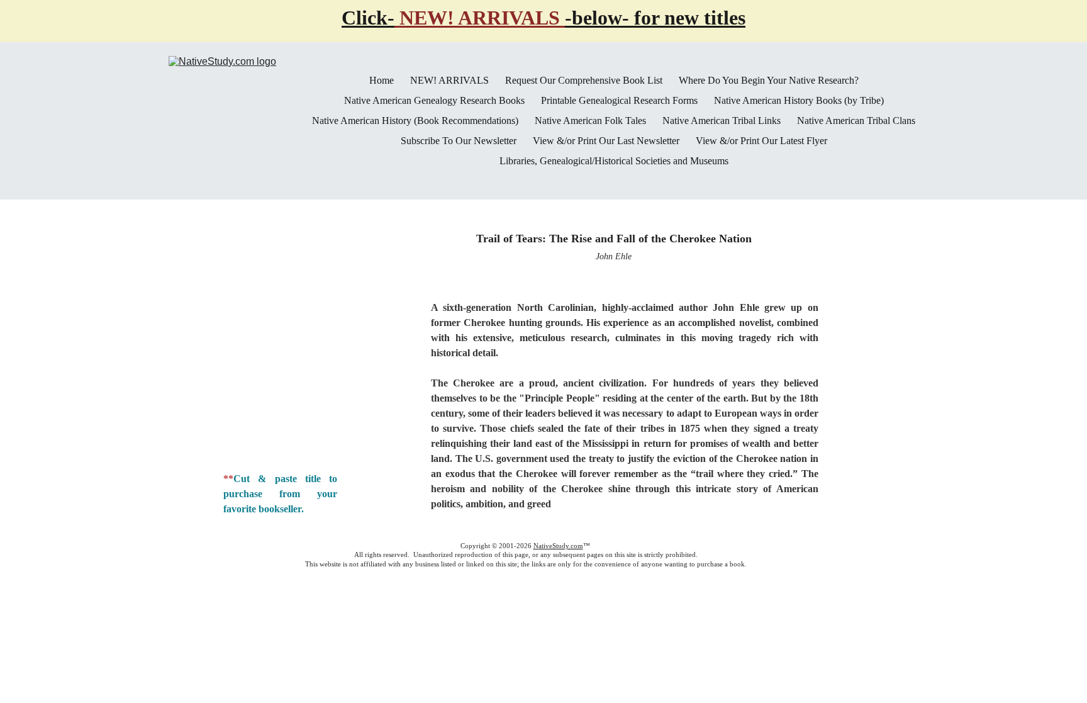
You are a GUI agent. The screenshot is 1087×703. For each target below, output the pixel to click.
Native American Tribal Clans (856, 121)
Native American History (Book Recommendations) (415, 121)
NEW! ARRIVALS (449, 81)
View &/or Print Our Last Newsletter (606, 141)
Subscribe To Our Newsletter (458, 141)
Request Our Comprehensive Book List (583, 81)
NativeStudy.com (558, 545)
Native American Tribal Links (721, 121)
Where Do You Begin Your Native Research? (769, 81)
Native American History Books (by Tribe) (799, 101)
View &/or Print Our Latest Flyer (761, 141)
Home (381, 81)
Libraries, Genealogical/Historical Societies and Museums (613, 161)
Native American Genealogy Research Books (434, 101)
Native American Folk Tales (590, 121)
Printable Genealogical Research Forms (619, 101)
